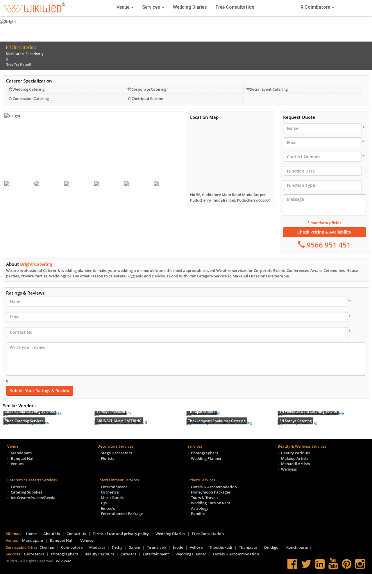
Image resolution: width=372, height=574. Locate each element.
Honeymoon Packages (210, 492)
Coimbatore (72, 547)
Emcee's (108, 508)
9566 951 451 (328, 245)
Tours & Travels (204, 497)
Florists (107, 458)
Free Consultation (235, 7)
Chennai (47, 547)
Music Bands (112, 497)
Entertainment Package (122, 513)
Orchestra (110, 492)
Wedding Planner (206, 458)
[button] (317, 7)
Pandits (198, 513)
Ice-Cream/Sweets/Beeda (33, 497)
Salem (134, 547)
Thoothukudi (220, 547)
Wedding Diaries (190, 7)
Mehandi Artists (295, 463)
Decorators (34, 554)
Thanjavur (248, 547)
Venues (17, 463)
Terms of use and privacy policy (121, 533)
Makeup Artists (294, 458)
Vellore (196, 547)
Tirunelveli (156, 547)
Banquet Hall (23, 458)
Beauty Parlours (295, 452)
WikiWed (63, 561)
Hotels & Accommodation (214, 486)
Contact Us (76, 533)
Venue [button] (123, 7)
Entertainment (114, 486)
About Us (51, 533)
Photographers (204, 452)
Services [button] (151, 7)
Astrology (199, 508)
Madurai (97, 547)
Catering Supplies (26, 492)
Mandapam (21, 452)
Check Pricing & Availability (324, 232)
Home (31, 533)
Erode (178, 547)
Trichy (117, 547)
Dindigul (272, 547)
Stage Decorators (116, 452)
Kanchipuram (298, 547)
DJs (104, 502)
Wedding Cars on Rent (210, 502)
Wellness (289, 469)
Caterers (18, 486)
